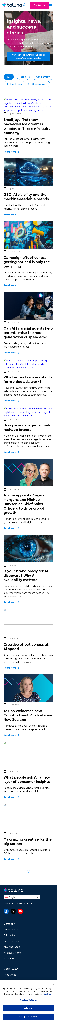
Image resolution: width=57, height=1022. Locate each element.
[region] (28, 1001)
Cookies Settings (28, 1000)
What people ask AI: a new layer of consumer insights (28, 779)
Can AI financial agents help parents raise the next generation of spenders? (28, 332)
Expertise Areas (12, 941)
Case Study (43, 76)
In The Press (14, 84)
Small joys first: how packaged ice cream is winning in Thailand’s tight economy (27, 126)
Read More (10, 151)
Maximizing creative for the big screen (28, 841)
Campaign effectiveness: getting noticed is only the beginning (27, 262)
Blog (23, 76)
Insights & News (12, 952)
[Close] (53, 984)
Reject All (28, 1008)
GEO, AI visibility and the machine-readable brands (26, 196)
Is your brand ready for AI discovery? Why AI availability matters (26, 575)
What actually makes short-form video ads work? (28, 379)
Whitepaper (39, 84)
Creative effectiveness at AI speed (26, 646)
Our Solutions (11, 929)
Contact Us (39, 5)
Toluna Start (10, 935)
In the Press (10, 958)
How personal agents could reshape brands (27, 427)
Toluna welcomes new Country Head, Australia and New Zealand (28, 715)
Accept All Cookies (28, 1016)
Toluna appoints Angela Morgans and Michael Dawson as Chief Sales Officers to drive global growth (24, 504)
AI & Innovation (12, 947)
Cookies (47, 994)
